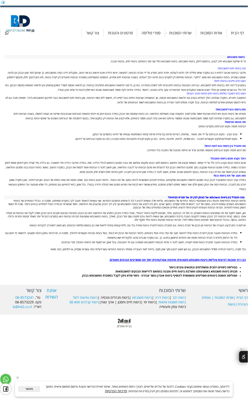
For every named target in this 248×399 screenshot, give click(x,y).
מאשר (29, 389)
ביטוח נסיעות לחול (85, 297)
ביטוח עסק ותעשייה (172, 306)
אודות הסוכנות (211, 33)
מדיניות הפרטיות (116, 391)
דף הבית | (240, 297)
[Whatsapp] (7, 33)
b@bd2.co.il (22, 306)
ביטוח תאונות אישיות (172, 302)
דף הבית (237, 33)
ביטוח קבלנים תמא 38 (84, 302)
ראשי (243, 290)
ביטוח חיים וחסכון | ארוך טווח (121, 302)
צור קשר (92, 33)
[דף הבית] (21, 23)
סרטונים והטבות (120, 33)
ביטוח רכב (179, 297)
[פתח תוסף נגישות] (243, 357)
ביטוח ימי (150, 302)
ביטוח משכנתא (142, 297)
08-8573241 (24, 297)
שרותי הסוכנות (180, 33)
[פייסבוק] (3, 2)
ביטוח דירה (162, 297)
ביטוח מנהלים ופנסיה (115, 297)
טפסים (206, 297)
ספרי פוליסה (151, 33)
